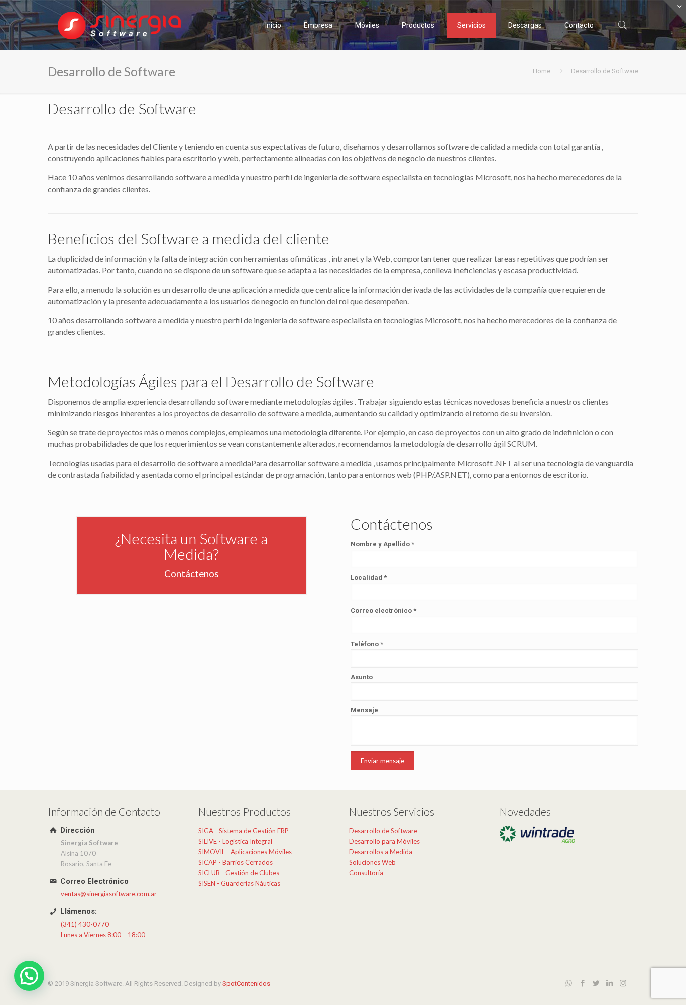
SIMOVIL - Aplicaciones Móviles (245, 852)
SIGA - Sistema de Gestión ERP (243, 831)
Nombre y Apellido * (382, 544)
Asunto (362, 677)
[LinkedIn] (609, 983)
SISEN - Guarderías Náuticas (239, 883)
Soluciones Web (372, 862)
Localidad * (369, 577)
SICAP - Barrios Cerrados (235, 862)
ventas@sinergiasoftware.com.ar (109, 894)
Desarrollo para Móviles (384, 841)
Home (541, 71)
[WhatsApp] (568, 983)
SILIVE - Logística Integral (235, 841)
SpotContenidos (246, 983)
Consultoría (366, 873)
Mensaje (364, 710)
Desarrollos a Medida (380, 852)
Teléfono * (367, 644)
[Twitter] (596, 983)
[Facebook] (582, 983)
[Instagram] (623, 983)
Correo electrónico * (383, 610)
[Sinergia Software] (120, 25)
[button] (29, 976)
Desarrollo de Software (383, 831)
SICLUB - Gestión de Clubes (238, 873)
